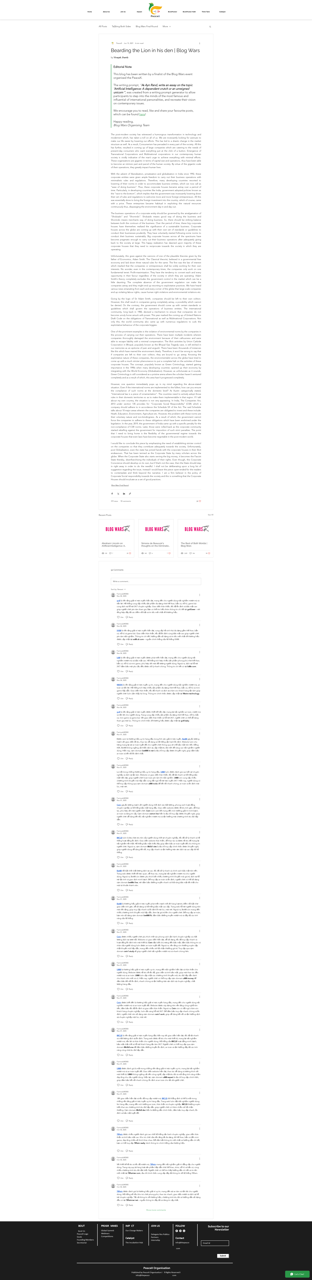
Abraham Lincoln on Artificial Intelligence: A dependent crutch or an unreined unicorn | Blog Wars (114, 544)
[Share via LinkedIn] (124, 493)
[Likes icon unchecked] (118, 617)
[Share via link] (130, 493)
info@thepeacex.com (187, 1246)
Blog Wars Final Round (147, 26)
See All (210, 515)
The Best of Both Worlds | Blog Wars (194, 544)
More (165, 26)
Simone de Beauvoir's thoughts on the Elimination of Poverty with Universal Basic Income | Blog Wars (155, 544)
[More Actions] (199, 594)
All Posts (103, 26)
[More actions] (199, 43)
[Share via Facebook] (112, 493)
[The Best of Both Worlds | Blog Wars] (195, 529)
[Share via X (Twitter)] (118, 493)
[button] (123, 11)
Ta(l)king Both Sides (121, 26)
